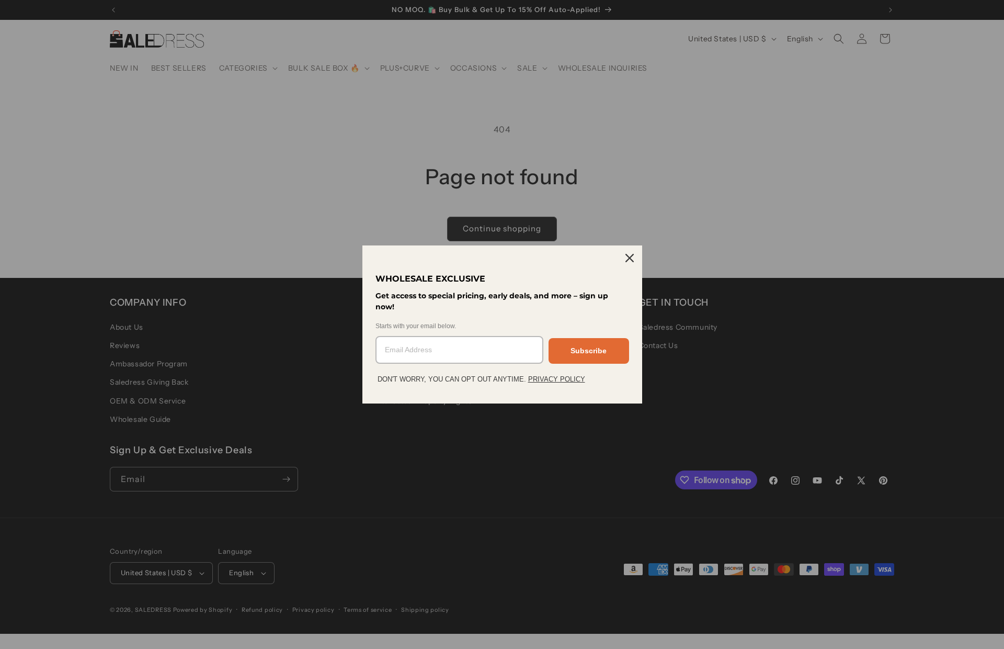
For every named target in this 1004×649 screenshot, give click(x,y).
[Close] (629, 258)
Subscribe (589, 350)
